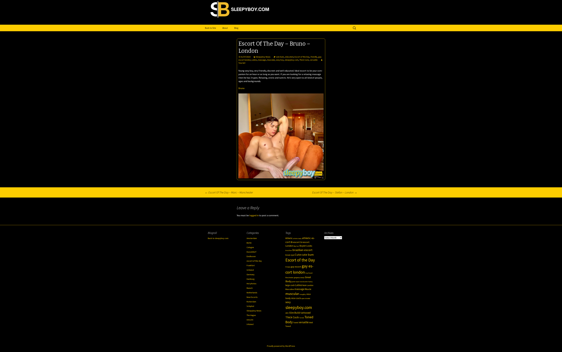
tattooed (305, 312)
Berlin (249, 242)
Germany (251, 274)
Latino (254, 60)
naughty (302, 294)
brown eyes (289, 255)
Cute (298, 255)
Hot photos (251, 283)
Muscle (308, 289)
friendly (314, 56)
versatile (314, 60)
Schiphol (250, 306)
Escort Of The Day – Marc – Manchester (229, 192)
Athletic (289, 238)
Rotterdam (251, 301)
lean (304, 285)
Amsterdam (252, 238)
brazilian (288, 250)
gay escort (296, 266)
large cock (290, 285)
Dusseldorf (251, 252)
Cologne (250, 247)
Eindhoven (251, 256)
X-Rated (250, 324)
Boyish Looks (305, 245)
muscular (271, 60)
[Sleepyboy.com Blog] (281, 21)
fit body (287, 267)
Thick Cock (304, 60)
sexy (288, 302)
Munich (250, 288)
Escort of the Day (302, 56)
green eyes (295, 282)
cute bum (280, 56)
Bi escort (295, 242)
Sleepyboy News (263, 56)
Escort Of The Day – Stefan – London (334, 192)
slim (287, 313)
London (310, 285)
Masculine (289, 289)
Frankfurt (251, 265)
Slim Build (294, 312)
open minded (305, 298)
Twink (295, 322)
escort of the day (254, 261)
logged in (254, 215)
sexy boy (280, 60)
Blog (236, 28)
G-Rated (250, 270)
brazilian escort (302, 250)
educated (289, 56)
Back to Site (210, 28)
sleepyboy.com (291, 60)
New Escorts (252, 297)
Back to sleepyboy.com (218, 238)
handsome (304, 281)
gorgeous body (299, 277)
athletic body (297, 238)
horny (310, 281)
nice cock (296, 298)
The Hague (251, 315)
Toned (301, 318)
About (225, 28)
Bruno (241, 88)
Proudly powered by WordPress (281, 346)
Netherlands (252, 292)
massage (262, 60)
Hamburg (251, 279)
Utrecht (250, 319)
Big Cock (296, 246)
